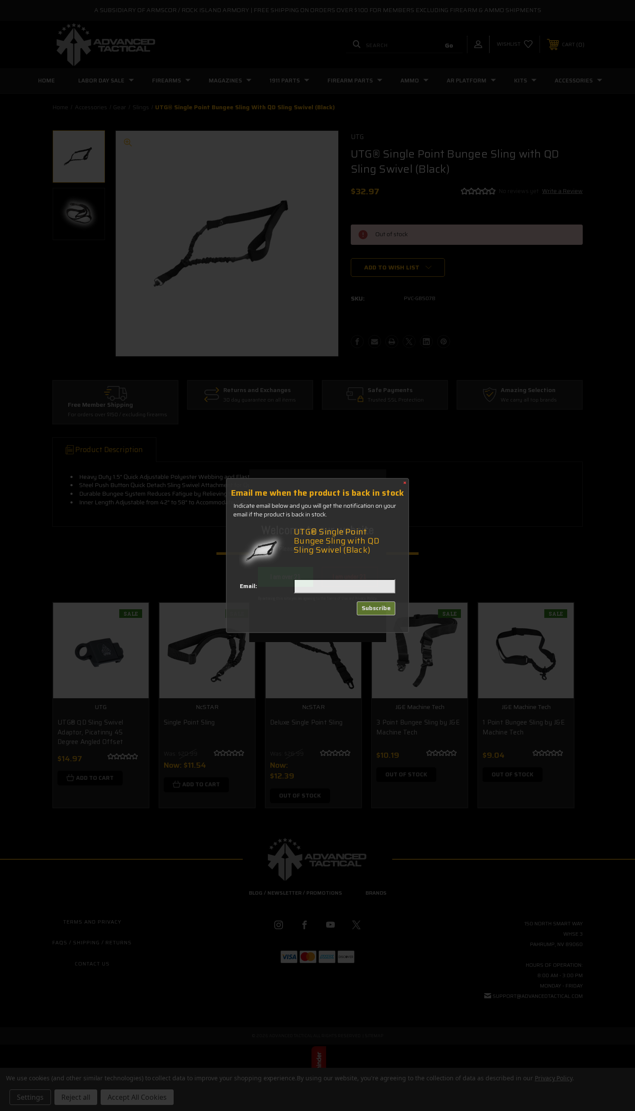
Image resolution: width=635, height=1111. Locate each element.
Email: (248, 586)
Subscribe (376, 608)
